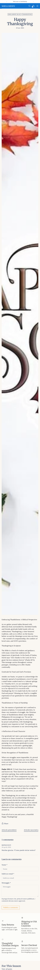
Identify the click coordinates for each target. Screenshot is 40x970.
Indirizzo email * (8, 874)
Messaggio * (6, 883)
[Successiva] (33, 1)
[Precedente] (7, 1)
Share (6, 824)
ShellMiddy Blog (14, 14)
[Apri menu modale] (37, 6)
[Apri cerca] (29, 6)
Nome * (4, 865)
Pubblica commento (10, 907)
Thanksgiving (27, 14)
